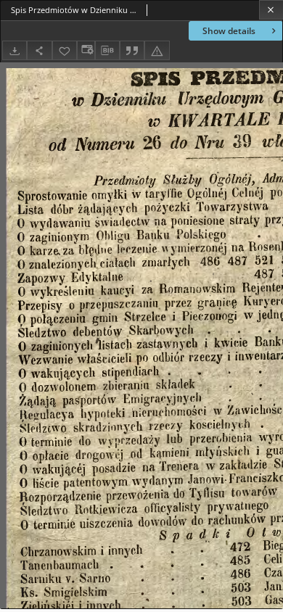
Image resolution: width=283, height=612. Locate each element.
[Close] (271, 10)
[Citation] (132, 50)
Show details (228, 31)
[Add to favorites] (64, 50)
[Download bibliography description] (107, 51)
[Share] (39, 50)
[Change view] (85, 50)
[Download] (14, 50)
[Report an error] (156, 50)
